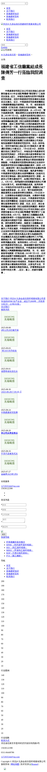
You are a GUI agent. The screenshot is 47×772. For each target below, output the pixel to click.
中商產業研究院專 (9, 412)
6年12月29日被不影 (10, 330)
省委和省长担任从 (9, 371)
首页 (8, 29)
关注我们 (5, 307)
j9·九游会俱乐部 (8, 55)
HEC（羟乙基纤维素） (16, 547)
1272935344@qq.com (10, 486)
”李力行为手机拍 (9, 351)
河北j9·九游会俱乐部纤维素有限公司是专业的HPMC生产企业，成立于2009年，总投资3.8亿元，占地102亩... (23, 301)
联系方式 (5, 740)
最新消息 (5, 309)
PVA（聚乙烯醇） (14, 556)
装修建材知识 (12, 34)
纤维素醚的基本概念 (15, 542)
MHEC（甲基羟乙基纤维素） (19, 550)
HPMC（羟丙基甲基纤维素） (19, 545)
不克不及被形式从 (9, 453)
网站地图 (15, 764)
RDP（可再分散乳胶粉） (17, 553)
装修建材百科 (12, 37)
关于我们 (10, 32)
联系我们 (10, 40)
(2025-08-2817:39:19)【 (11, 392)
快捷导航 (5, 537)
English (4, 47)
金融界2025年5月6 (9, 474)
